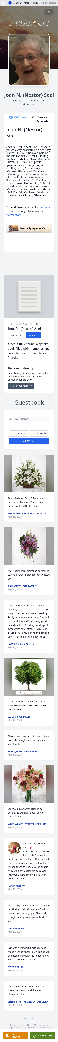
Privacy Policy (20, 1027)
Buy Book (34, 335)
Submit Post (29, 440)
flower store (13, 215)
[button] (29, 473)
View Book (15, 335)
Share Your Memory (21, 385)
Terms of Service (37, 1027)
